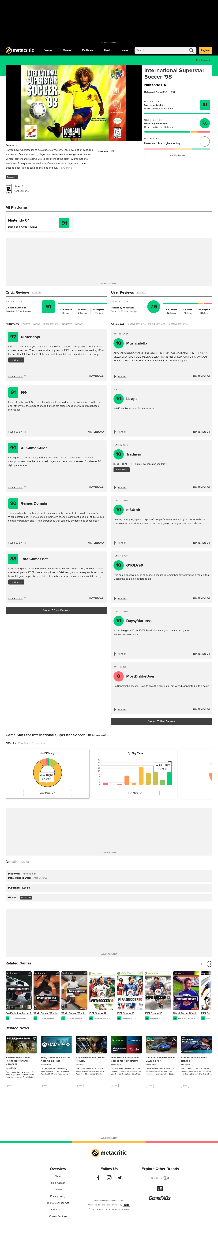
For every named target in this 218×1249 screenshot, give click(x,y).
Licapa (127, 399)
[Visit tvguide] (160, 1190)
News (125, 50)
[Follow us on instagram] (109, 1179)
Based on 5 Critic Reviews (158, 108)
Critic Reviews (18, 292)
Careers (58, 1189)
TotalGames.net (29, 559)
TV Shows (87, 50)
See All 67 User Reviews (161, 721)
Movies (67, 50)
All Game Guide (29, 448)
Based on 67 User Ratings (158, 127)
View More (45, 793)
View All (36, 292)
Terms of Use (58, 1209)
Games (48, 50)
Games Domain (28, 503)
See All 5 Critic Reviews (56, 610)
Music (107, 50)
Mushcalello (131, 343)
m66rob (128, 510)
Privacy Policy (58, 1196)
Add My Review (177, 155)
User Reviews (122, 292)
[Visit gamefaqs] (160, 1199)
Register (205, 50)
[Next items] (209, 964)
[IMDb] (126, 1205)
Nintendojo (25, 337)
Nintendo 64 (96, 376)
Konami (205, 60)
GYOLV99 (129, 565)
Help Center (58, 1182)
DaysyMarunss (134, 621)
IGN (19, 392)
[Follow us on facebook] (98, 1179)
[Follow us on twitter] (120, 1179)
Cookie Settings (58, 1216)
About (58, 1176)
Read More (16, 360)
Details (11, 862)
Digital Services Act (58, 1203)
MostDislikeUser (135, 676)
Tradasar (128, 454)
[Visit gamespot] (160, 1180)
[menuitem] (48, 50)
